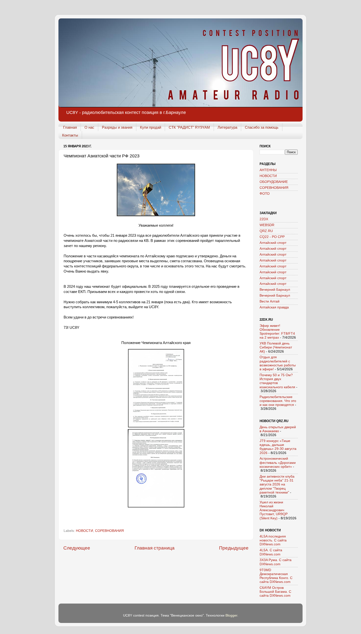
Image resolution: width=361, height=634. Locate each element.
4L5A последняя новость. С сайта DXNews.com (273, 540)
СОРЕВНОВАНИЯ (109, 531)
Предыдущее (234, 548)
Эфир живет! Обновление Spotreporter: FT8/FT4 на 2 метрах (277, 332)
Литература (227, 127)
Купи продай (150, 127)
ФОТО (265, 193)
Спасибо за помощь (261, 127)
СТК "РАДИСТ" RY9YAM (189, 127)
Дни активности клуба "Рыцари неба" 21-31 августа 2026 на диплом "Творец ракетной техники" (277, 484)
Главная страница (155, 548)
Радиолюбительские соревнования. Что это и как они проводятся (278, 401)
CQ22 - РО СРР (272, 237)
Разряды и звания (117, 127)
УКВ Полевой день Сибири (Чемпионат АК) (276, 347)
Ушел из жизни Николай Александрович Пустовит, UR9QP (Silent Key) (274, 510)
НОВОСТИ (84, 531)
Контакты (70, 135)
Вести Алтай (269, 301)
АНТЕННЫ (268, 170)
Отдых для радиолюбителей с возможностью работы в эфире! (278, 363)
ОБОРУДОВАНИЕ (274, 182)
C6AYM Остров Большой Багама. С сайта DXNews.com (275, 591)
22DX (264, 219)
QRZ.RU (266, 231)
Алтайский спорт (273, 243)
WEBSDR (267, 225)
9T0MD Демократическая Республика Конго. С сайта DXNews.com (276, 576)
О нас (89, 127)
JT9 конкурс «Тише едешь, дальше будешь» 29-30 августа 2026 (278, 447)
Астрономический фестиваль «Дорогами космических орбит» (278, 462)
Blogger (231, 615)
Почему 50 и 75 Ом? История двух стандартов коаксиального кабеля (277, 381)
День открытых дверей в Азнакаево (278, 429)
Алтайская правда (274, 307)
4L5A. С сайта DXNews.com (271, 552)
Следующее (76, 548)
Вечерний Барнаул (275, 289)
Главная (70, 127)
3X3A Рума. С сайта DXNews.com (276, 562)
